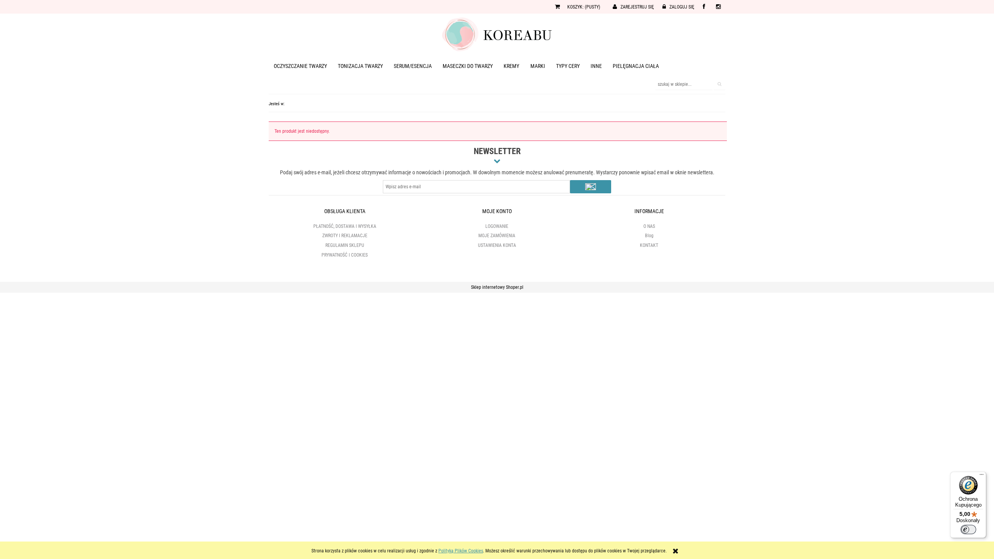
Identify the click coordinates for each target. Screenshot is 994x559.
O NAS (649, 226)
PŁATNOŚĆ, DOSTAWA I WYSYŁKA (344, 226)
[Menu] (981, 476)
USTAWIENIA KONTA (497, 245)
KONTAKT (649, 245)
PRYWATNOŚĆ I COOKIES (344, 255)
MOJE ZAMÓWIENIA (496, 235)
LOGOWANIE (496, 226)
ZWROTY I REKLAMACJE (344, 235)
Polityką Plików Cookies (460, 551)
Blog (649, 235)
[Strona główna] (497, 33)
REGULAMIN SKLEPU (344, 245)
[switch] (968, 529)
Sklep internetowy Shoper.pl (497, 287)
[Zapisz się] (590, 186)
